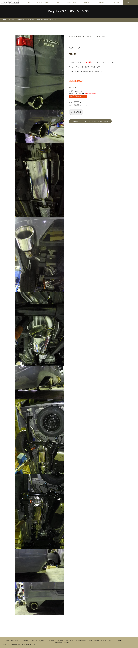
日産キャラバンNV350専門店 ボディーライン (14, 644)
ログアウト (52, 641)
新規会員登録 (70, 641)
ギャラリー (112, 641)
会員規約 (61, 641)
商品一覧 (11, 19)
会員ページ (33, 641)
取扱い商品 (14, 641)
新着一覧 (104, 641)
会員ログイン (43, 641)
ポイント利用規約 (94, 641)
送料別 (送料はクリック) (78, 96)
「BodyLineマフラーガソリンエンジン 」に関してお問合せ (90, 121)
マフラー (32, 19)
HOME (28, 2)
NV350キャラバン (22, 19)
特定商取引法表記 (81, 641)
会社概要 (66, 642)
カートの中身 (24, 641)
